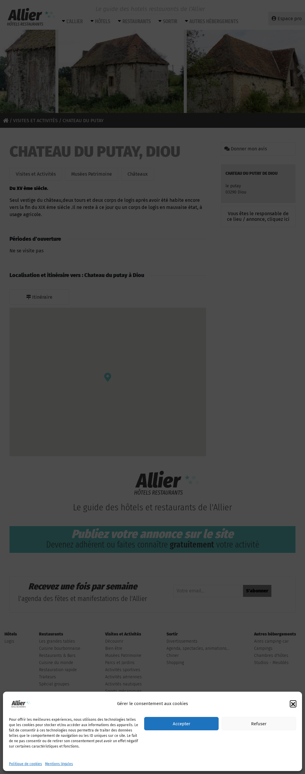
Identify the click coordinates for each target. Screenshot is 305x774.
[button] (293, 704)
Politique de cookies (25, 764)
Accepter (181, 723)
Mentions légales (59, 764)
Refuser (259, 723)
